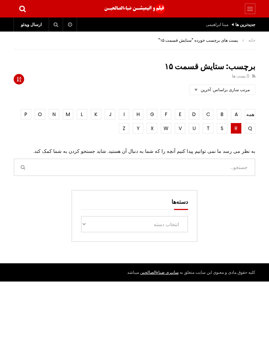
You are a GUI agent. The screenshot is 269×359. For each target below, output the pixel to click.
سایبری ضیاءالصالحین (159, 272)
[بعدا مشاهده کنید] (70, 25)
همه (250, 114)
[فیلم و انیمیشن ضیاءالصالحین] (134, 9)
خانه (251, 40)
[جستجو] (22, 9)
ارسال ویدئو (31, 24)
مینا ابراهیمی (217, 24)
